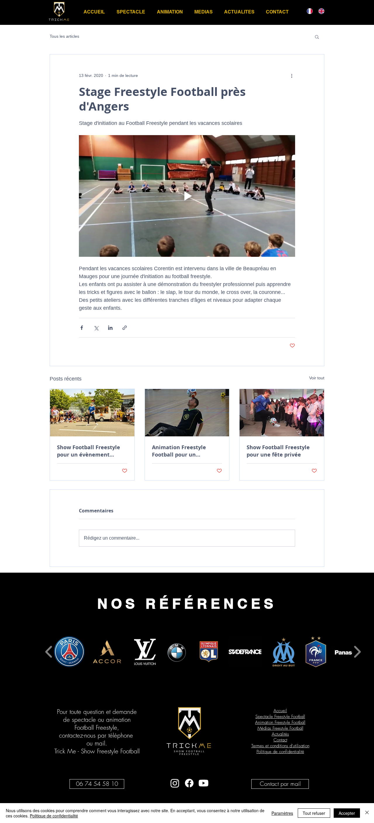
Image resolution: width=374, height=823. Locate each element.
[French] (308, 11)
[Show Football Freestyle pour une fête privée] (282, 412)
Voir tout (316, 378)
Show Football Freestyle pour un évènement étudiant (88, 451)
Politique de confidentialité (54, 816)
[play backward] (49, 652)
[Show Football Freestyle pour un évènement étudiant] (92, 412)
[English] (320, 11)
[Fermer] (366, 813)
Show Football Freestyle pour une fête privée (278, 451)
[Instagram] (175, 783)
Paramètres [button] (282, 813)
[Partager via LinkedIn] (110, 327)
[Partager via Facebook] (81, 327)
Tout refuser (314, 813)
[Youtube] (203, 783)
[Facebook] (189, 783)
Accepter (347, 813)
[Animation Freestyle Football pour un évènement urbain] (187, 412)
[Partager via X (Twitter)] (96, 327)
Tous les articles (64, 36)
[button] (317, 36)
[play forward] (357, 652)
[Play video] (187, 196)
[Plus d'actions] (291, 75)
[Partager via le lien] (124, 327)
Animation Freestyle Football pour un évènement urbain (179, 451)
